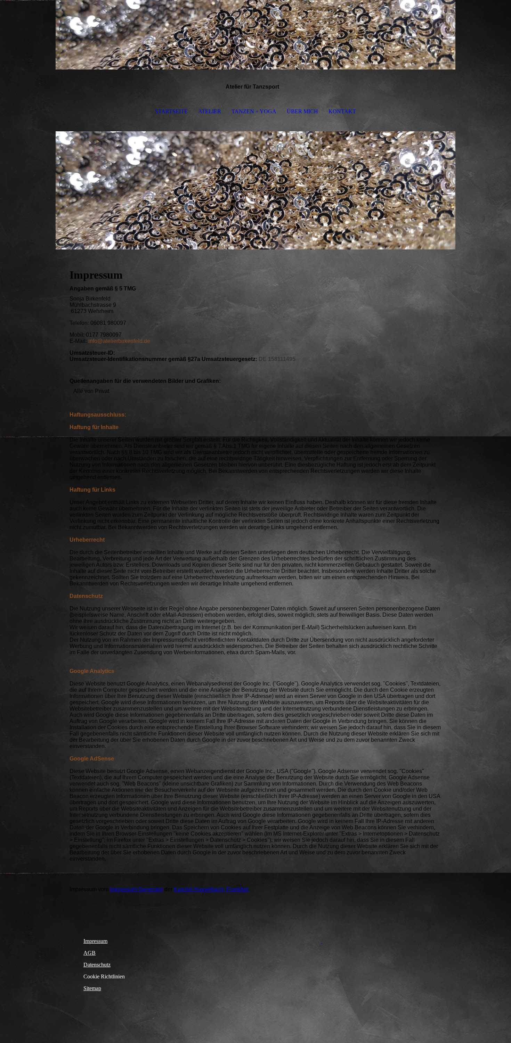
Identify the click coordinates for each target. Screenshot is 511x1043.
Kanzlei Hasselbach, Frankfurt (211, 889)
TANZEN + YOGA (254, 111)
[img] (255, 34)
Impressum (95, 941)
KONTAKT (342, 111)
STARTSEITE (171, 111)
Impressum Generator (136, 889)
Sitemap (92, 988)
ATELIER (209, 111)
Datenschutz (97, 965)
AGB (89, 953)
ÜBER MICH (302, 111)
